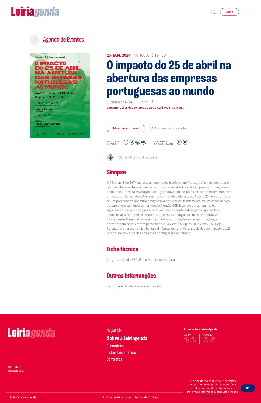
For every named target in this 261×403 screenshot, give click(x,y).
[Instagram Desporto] (212, 340)
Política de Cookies (212, 395)
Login (229, 12)
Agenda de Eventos (63, 40)
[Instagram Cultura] (193, 340)
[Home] (35, 12)
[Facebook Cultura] (186, 340)
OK (248, 388)
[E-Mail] (143, 143)
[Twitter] (132, 143)
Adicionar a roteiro (125, 128)
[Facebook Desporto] (205, 340)
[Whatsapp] (138, 143)
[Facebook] (126, 143)
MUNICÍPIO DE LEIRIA (16, 371)
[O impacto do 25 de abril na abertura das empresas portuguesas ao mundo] (60, 96)
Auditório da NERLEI (121, 102)
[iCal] (185, 143)
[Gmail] (180, 143)
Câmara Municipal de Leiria (137, 157)
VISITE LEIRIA (13, 367)
